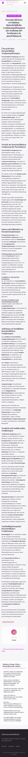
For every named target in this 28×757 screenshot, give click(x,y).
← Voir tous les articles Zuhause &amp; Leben (13, 650)
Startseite (4, 746)
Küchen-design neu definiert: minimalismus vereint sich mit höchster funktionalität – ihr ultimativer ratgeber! (12, 682)
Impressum (11, 746)
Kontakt (18, 746)
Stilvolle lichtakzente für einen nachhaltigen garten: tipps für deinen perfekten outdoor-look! (14, 712)
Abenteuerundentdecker (11, 734)
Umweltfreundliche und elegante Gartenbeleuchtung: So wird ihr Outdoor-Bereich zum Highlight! (12, 719)
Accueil (3, 11)
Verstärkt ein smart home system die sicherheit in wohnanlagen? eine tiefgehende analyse (14, 690)
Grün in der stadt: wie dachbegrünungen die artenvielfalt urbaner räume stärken (13, 697)
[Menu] (24, 2)
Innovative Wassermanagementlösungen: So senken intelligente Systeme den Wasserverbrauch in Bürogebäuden (13, 704)
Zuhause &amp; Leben (12, 11)
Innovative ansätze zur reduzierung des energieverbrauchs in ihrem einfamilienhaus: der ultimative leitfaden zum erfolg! (13, 674)
